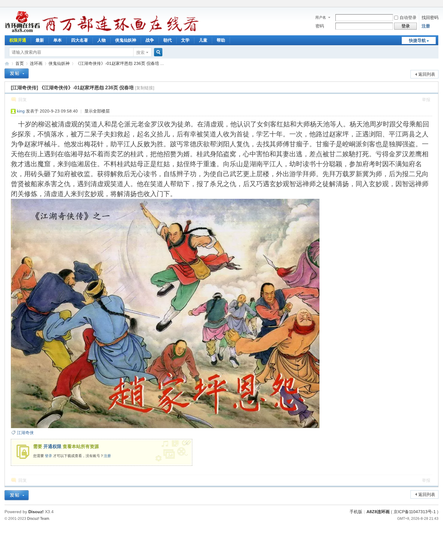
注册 (426, 26)
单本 (57, 40)
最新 (40, 40)
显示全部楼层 (97, 111)
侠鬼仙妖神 (125, 40)
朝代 (167, 40)
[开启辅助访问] (436, 4)
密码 (320, 26)
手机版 (356, 511)
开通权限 (52, 446)
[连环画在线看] (23, 31)
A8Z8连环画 (378, 511)
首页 (19, 63)
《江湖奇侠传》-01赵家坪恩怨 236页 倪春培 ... (120, 63)
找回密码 (430, 17)
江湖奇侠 (25, 432)
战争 (150, 40)
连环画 (36, 63)
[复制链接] (144, 87)
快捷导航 (417, 40)
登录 (48, 456)
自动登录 (408, 17)
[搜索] (157, 52)
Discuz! (36, 511)
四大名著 (79, 40)
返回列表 (426, 74)
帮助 (221, 40)
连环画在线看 (7, 63)
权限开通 (17, 40)
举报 (426, 99)
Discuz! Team (38, 518)
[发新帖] (17, 73)
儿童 (203, 40)
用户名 (320, 17)
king (21, 111)
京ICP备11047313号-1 (415, 511)
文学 (185, 40)
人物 (101, 40)
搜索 (140, 52)
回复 (22, 99)
